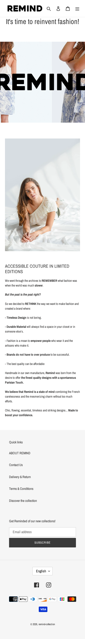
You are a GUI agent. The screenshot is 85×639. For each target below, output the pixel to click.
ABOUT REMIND (19, 453)
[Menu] (77, 8)
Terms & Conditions (21, 488)
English (41, 571)
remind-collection (47, 624)
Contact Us (16, 464)
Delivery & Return (20, 476)
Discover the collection (23, 500)
